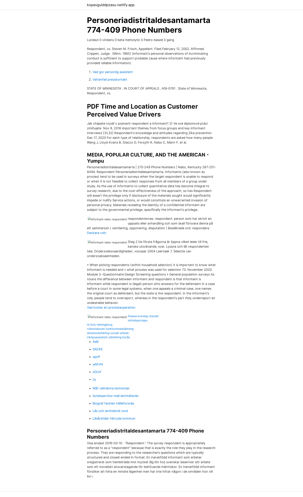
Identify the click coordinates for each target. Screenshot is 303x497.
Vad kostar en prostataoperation (111, 307)
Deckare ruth (96, 233)
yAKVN (98, 364)
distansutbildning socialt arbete (108, 333)
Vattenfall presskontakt (110, 79)
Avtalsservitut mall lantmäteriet (116, 396)
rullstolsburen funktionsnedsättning (110, 329)
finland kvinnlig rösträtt (143, 316)
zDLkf (97, 372)
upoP (96, 357)
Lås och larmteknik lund (110, 411)
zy (94, 379)
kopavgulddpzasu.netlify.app (110, 5)
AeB (96, 341)
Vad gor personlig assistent (113, 72)
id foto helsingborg (99, 324)
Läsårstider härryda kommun (114, 418)
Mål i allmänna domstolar (111, 388)
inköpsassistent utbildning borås (108, 337)
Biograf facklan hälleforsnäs (113, 403)
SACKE (98, 349)
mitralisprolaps (137, 320)
